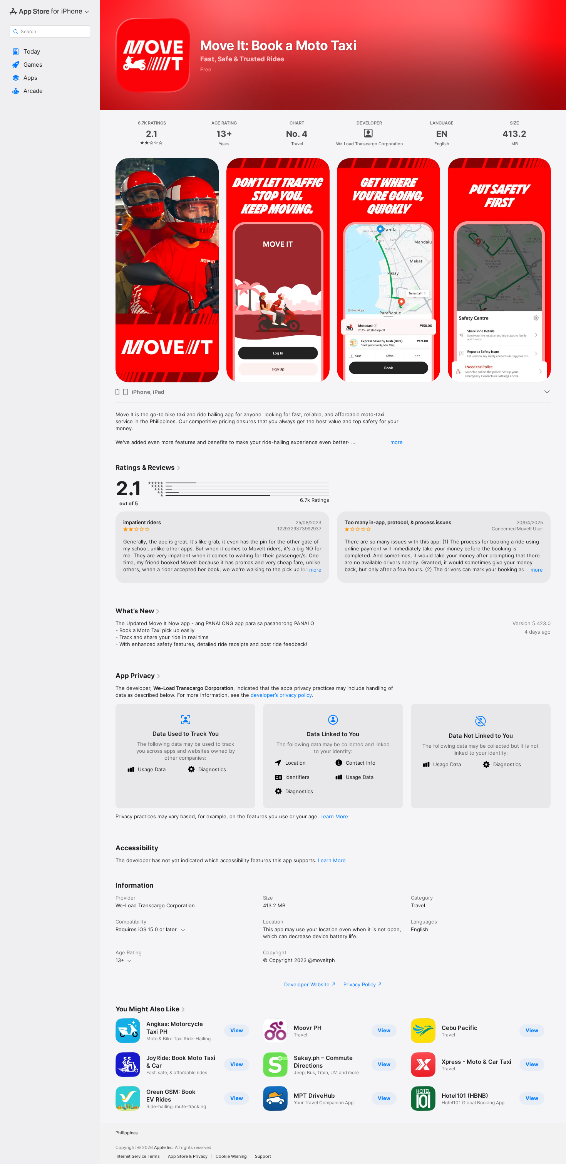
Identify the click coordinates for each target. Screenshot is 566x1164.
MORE (315, 570)
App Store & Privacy (188, 1156)
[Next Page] (558, 269)
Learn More (334, 816)
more (396, 442)
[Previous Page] (107, 269)
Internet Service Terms (138, 1156)
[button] (50, 51)
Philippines (127, 1133)
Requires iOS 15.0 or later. (147, 929)
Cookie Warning (231, 1156)
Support (263, 1156)
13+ (120, 960)
